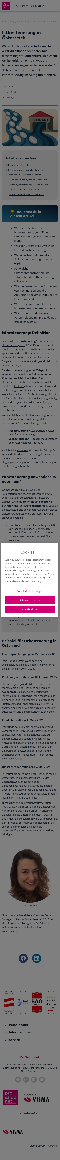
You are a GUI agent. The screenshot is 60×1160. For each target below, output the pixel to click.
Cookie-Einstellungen (30, 591)
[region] (30, 580)
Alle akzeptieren (30, 600)
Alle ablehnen (30, 609)
